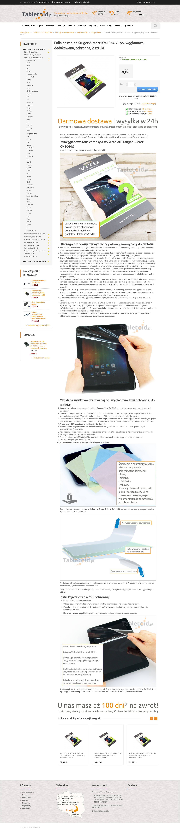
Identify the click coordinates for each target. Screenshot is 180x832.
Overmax (30, 185)
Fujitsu (29, 108)
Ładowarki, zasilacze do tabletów (34, 240)
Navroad (29, 165)
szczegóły (148, 111)
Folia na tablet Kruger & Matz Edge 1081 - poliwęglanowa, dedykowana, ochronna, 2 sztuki (72, 755)
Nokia (28, 171)
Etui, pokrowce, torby (31, 52)
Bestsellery (26, 797)
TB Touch (30, 205)
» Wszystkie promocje (41, 358)
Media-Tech (30, 148)
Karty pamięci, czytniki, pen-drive (35, 251)
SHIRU (29, 202)
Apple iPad (30, 77)
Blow (28, 88)
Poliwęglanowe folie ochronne (64, 33)
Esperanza (30, 102)
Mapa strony (26, 806)
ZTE (28, 227)
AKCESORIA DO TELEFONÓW (34, 261)
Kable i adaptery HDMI (31, 245)
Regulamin (26, 803)
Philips (29, 190)
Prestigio (29, 193)
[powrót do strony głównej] (55, 13)
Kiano (28, 131)
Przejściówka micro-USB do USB (38, 283)
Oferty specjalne (28, 792)
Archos (29, 80)
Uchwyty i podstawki (31, 248)
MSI (28, 159)
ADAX (29, 65)
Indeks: (121, 58)
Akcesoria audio (29, 254)
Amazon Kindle (32, 74)
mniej (127, 84)
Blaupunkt (30, 85)
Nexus (29, 168)
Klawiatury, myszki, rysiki (32, 55)
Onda (28, 182)
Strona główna (24, 33)
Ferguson (30, 105)
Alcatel (29, 71)
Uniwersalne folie (31, 231)
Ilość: (122, 84)
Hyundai (29, 128)
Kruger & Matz (96, 33)
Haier (28, 119)
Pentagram (30, 188)
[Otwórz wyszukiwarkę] (155, 25)
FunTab (29, 111)
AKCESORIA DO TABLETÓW (42, 33)
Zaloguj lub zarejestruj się (146, 2)
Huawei (29, 125)
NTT (28, 173)
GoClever (29, 117)
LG (28, 142)
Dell (28, 100)
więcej (135, 84)
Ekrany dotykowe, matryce (32, 237)
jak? (150, 114)
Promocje (28, 334)
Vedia (28, 216)
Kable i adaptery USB (31, 242)
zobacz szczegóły (149, 104)
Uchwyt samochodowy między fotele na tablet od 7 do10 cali (38, 316)
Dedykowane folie (82, 33)
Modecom (30, 156)
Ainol (28, 68)
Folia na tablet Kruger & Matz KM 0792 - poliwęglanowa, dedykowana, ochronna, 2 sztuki (142, 755)
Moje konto (26, 808)
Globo (29, 114)
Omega (29, 179)
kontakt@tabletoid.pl (83, 2)
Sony (28, 199)
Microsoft (30, 151)
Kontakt (25, 800)
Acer (28, 63)
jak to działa (146, 109)
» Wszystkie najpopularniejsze (37, 325)
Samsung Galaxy (32, 196)
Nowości (25, 795)
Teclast (29, 207)
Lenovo (29, 139)
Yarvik (29, 225)
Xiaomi (29, 222)
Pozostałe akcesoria (30, 256)
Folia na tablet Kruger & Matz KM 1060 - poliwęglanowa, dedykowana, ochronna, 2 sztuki (108, 755)
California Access (32, 91)
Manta (29, 145)
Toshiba (29, 210)
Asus (28, 82)
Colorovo (29, 94)
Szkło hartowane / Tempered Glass (35, 234)
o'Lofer (29, 176)
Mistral (29, 153)
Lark (28, 137)
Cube (28, 97)
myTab (29, 162)
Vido (28, 219)
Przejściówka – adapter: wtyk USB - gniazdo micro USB (38, 294)
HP (28, 122)
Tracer (29, 213)
